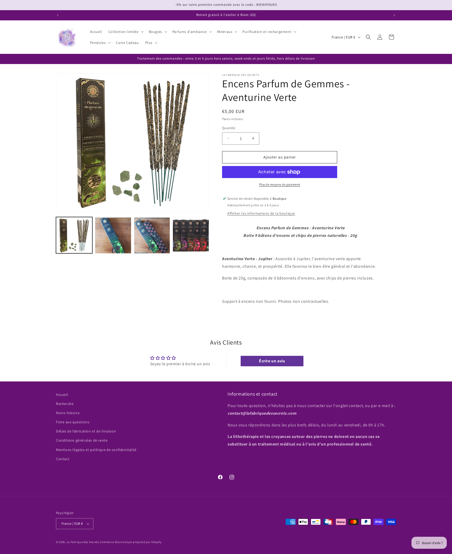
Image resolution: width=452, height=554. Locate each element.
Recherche (65, 403)
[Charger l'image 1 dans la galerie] (74, 235)
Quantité (228, 128)
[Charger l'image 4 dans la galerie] (191, 235)
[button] (125, 31)
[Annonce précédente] (58, 15)
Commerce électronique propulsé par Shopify (130, 542)
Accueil (62, 394)
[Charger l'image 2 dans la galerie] (113, 235)
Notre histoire (68, 412)
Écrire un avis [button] (272, 361)
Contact (62, 458)
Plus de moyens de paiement (279, 184)
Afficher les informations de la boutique (261, 213)
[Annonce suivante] (394, 15)
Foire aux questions (72, 422)
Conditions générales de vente (82, 440)
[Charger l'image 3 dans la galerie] (152, 235)
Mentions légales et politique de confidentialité (96, 449)
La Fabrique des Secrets (83, 542)
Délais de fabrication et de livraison (86, 431)
